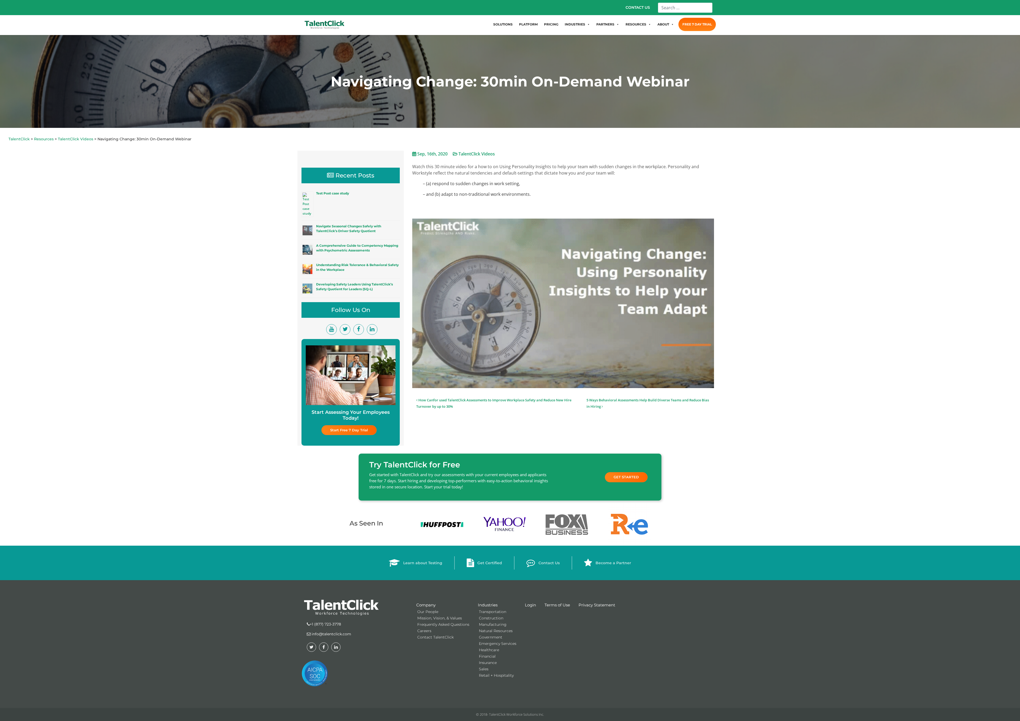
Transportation (492, 612)
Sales (483, 669)
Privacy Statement (597, 604)
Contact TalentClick (435, 637)
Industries (488, 604)
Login (530, 604)
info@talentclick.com (331, 634)
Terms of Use (557, 604)
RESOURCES (636, 24)
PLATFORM (528, 24)
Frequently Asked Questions (443, 624)
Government (490, 637)
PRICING (551, 24)
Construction (491, 618)
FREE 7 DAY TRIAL (697, 24)
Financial (487, 656)
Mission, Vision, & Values (439, 618)
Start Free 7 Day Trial (349, 430)
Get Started (626, 477)
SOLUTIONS (503, 24)
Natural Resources (496, 631)
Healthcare (489, 650)
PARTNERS (605, 24)
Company (426, 604)
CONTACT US (638, 7)
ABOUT (663, 24)
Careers (424, 631)
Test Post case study (332, 193)
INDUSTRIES (575, 24)
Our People (427, 612)
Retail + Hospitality (496, 675)
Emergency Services (497, 643)
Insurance (488, 663)
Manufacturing (493, 624)
